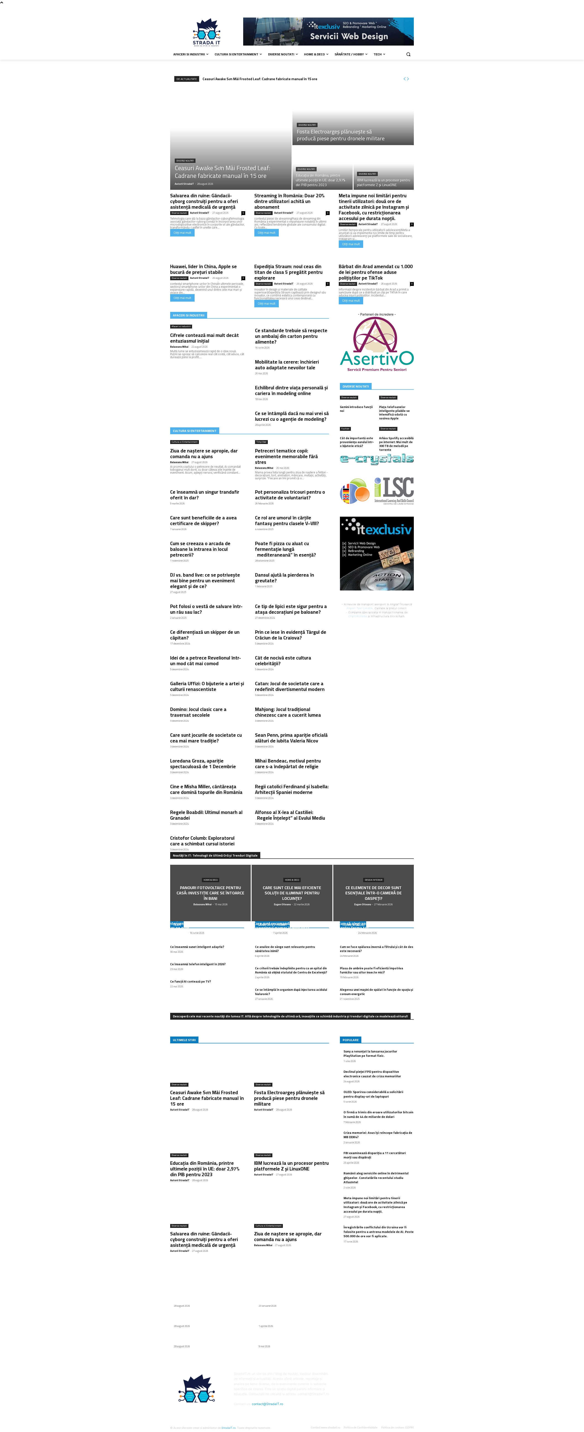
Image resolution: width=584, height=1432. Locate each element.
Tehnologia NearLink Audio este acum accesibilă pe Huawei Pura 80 (286, 1298)
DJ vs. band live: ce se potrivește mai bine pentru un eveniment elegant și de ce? (205, 580)
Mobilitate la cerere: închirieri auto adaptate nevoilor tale (287, 364)
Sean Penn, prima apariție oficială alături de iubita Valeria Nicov (291, 738)
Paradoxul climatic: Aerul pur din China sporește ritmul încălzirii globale (287, 1318)
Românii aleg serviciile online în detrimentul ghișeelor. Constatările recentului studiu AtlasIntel (376, 1177)
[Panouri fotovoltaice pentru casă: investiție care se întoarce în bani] (210, 893)
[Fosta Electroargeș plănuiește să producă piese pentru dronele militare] (353, 116)
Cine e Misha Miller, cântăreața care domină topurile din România (206, 789)
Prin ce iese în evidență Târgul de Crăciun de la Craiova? (290, 635)
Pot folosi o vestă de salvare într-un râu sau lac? (206, 609)
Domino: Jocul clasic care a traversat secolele (198, 712)
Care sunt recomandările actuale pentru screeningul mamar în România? (288, 926)
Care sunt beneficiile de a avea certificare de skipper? (203, 520)
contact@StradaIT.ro (267, 1404)
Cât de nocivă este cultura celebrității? (283, 660)
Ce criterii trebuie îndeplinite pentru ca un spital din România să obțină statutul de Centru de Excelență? (291, 970)
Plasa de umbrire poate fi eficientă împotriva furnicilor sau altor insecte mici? (371, 970)
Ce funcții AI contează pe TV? (190, 981)
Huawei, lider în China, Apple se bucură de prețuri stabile (203, 269)
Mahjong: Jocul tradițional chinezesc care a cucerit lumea (288, 712)
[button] (408, 54)
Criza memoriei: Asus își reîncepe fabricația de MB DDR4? (378, 1135)
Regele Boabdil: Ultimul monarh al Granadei (206, 815)
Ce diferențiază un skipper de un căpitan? (205, 635)
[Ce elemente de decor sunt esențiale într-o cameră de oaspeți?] (373, 893)
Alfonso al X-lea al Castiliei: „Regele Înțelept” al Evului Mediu (290, 815)
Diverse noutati (185, 161)
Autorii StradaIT (199, 212)
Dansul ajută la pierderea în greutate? (284, 577)
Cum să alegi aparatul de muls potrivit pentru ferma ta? (371, 926)
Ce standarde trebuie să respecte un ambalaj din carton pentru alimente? (291, 336)
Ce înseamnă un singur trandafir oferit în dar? (204, 495)
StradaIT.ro (229, 1427)
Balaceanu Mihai (179, 346)
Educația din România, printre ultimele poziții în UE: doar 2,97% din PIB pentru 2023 (204, 1169)
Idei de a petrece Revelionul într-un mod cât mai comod (205, 660)
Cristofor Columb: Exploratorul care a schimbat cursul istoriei (202, 841)
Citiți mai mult (182, 232)
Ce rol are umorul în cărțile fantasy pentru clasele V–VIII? (287, 520)
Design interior (373, 880)
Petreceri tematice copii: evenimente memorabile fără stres (286, 456)
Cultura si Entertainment (185, 442)
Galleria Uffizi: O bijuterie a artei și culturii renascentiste (207, 686)
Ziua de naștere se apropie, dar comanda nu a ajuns (204, 453)
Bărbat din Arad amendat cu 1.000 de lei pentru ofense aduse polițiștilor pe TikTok (376, 272)
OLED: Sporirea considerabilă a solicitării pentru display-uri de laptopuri (373, 1094)
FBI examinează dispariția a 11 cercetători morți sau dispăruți (375, 1155)
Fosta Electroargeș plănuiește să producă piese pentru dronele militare (289, 1098)
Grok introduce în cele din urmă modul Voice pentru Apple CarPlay (291, 1339)
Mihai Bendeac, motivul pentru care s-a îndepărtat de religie (288, 763)
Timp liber (261, 442)
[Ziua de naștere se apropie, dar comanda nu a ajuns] (291, 1209)
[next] (408, 79)
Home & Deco (210, 880)
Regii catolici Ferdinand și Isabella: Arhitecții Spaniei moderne (292, 789)
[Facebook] (411, 8)
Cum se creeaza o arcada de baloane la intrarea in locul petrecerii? (200, 549)
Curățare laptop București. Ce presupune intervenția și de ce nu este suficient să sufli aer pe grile (207, 923)
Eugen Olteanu (261, 933)
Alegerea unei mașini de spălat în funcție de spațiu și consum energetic (376, 991)
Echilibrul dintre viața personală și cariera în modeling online (291, 390)
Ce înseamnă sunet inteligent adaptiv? (197, 947)
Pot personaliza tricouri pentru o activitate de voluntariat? (290, 495)
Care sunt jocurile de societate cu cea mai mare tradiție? (206, 738)
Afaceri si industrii (181, 326)
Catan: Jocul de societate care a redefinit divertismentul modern (290, 686)
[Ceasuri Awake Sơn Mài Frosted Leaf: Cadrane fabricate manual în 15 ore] (231, 138)
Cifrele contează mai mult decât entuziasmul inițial (204, 338)
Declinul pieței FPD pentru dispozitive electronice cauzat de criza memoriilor (372, 1074)
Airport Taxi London (360, 608)
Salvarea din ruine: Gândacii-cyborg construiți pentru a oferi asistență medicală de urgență (204, 201)
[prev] (404, 79)
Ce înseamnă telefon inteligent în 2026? (198, 964)
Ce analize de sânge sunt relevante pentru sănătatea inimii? (285, 949)
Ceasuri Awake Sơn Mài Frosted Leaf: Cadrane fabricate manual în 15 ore (260, 79)
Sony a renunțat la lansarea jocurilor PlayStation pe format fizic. (370, 1053)
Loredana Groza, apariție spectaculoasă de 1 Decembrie (203, 763)
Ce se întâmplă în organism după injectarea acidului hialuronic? (291, 991)
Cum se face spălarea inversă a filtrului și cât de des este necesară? (376, 949)
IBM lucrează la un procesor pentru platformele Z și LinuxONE (291, 1166)
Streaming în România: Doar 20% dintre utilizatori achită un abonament (289, 201)
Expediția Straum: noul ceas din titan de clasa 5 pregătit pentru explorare (288, 272)
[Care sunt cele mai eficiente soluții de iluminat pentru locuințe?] (292, 893)
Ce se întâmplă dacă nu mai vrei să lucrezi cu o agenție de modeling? (292, 416)
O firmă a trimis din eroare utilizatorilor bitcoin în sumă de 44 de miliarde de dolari (378, 1114)
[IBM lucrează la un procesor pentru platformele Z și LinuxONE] (384, 168)
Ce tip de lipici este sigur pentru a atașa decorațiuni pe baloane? (291, 609)
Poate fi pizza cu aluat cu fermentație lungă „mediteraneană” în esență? (285, 549)
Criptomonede (357, 616)
